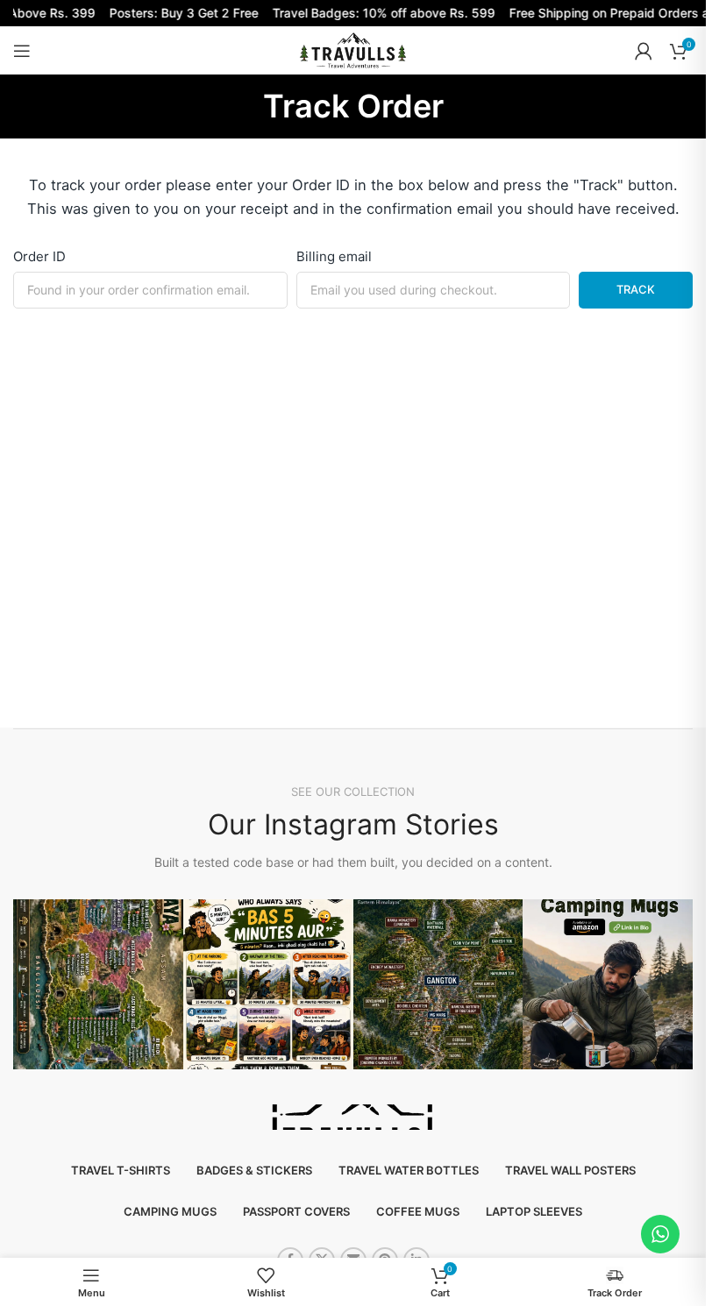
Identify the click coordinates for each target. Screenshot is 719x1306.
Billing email (334, 256)
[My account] (643, 50)
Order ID (39, 256)
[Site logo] (353, 49)
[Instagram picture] (98, 984)
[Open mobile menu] (21, 50)
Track (635, 289)
